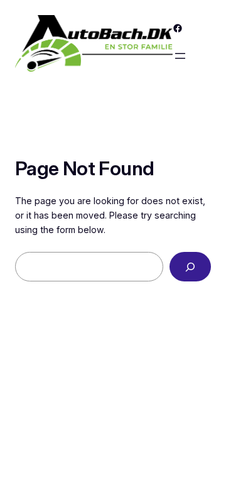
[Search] (190, 266)
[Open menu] (180, 55)
